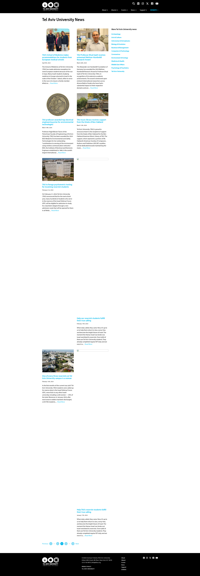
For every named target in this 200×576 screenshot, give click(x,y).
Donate (153, 10)
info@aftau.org (96, 562)
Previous (45, 544)
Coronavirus (115, 54)
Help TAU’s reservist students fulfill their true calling (91, 510)
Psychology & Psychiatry (120, 68)
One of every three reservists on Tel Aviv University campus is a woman (57, 377)
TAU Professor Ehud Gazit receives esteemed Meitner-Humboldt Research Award (91, 57)
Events (123, 10)
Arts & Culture (116, 37)
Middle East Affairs (117, 64)
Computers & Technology (120, 51)
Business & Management (120, 48)
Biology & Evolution (118, 44)
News (133, 10)
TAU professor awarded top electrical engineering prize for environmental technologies (57, 122)
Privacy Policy (86, 566)
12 (73, 544)
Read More (54, 83)
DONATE (123, 569)
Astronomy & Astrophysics (120, 41)
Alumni (113, 10)
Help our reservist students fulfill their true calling (91, 319)
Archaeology (116, 34)
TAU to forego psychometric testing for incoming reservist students (57, 185)
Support (143, 10)
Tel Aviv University (117, 71)
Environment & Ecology (119, 58)
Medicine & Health (117, 61)
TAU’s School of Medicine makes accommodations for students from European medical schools (57, 57)
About (104, 10)
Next (77, 544)
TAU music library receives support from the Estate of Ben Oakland (91, 120)
